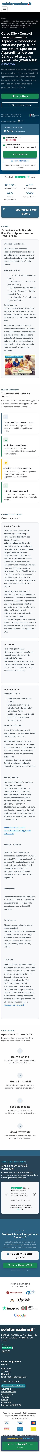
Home (3, 18)
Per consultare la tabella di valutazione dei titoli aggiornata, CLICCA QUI (17, 830)
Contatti (4, 1399)
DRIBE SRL (5, 1335)
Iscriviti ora (21, 96)
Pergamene (6, 1402)
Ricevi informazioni (21, 105)
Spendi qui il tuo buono (26, 212)
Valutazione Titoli (8, 1391)
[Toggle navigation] (4, 8)
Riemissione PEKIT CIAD (11, 1405)
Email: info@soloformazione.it (13, 1377)
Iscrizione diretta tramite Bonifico (13, 1386)
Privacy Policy (7, 1394)
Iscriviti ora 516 (22, 1446)
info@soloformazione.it (14, 1005)
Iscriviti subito (21, 154)
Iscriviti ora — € (21, 1265)
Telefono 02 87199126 (10, 1381)
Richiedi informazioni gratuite (21, 1255)
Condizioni (5, 1397)
